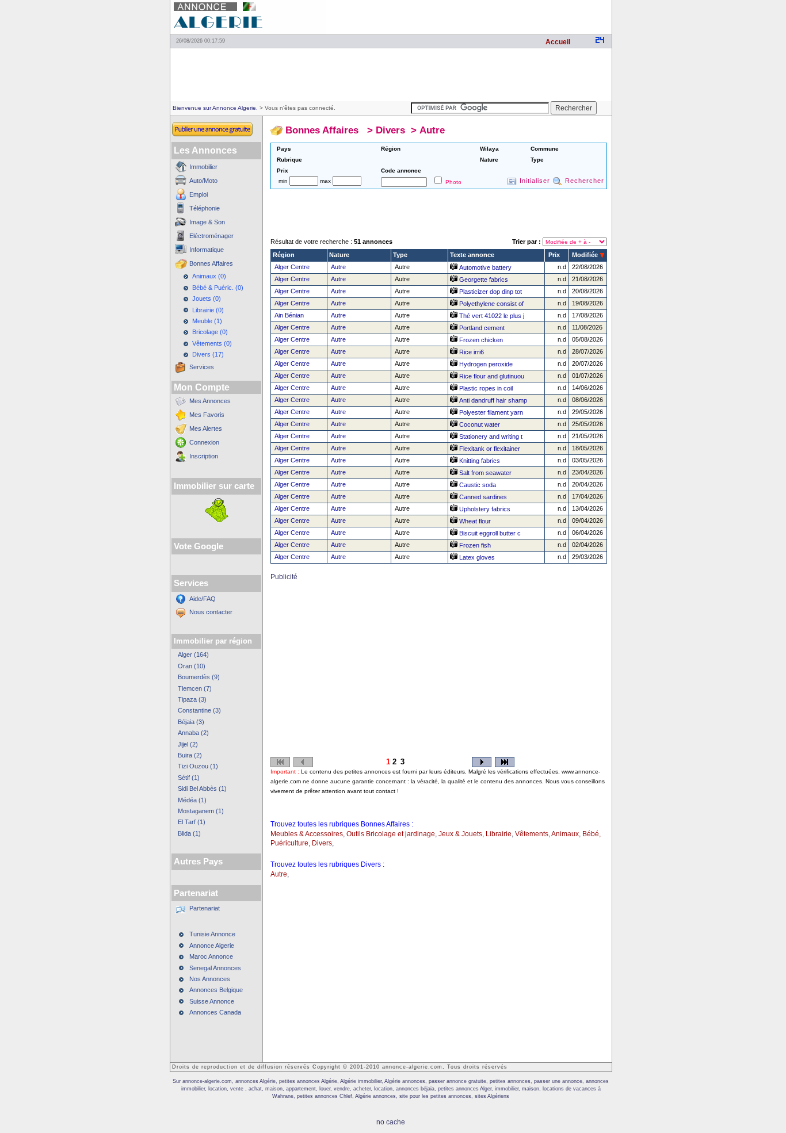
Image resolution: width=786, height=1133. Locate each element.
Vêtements (531, 834)
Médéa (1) (192, 800)
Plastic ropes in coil (485, 388)
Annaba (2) (193, 732)
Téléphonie (204, 208)
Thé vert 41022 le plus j (490, 315)
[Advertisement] (477, 17)
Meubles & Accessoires (306, 834)
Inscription (203, 456)
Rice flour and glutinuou (490, 376)
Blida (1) (189, 833)
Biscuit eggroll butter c (489, 533)
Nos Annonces (209, 978)
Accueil (557, 42)
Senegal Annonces (215, 967)
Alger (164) (193, 654)
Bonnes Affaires (211, 263)
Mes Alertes (205, 428)
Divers (390, 130)
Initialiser (535, 180)
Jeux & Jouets (460, 834)
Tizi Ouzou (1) (198, 766)
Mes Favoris (206, 414)
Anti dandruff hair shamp (492, 400)
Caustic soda (476, 484)
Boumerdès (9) (199, 676)
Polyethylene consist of (490, 303)
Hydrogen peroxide (485, 364)
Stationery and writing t (489, 436)
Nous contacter (210, 611)
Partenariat (204, 908)
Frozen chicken (480, 339)
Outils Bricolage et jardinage (390, 834)
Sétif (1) (189, 777)
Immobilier (203, 166)
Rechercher (584, 180)
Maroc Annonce (211, 956)
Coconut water (478, 424)
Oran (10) (191, 666)
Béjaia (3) (191, 721)
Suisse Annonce (211, 1001)
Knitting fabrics (478, 460)
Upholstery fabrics (483, 509)
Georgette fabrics (482, 279)
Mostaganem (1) (201, 810)
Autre (432, 130)
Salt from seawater (484, 472)
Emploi (198, 194)
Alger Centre (292, 266)
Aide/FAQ (202, 598)
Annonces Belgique (216, 989)
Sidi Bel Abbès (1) (202, 788)
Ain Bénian (289, 315)
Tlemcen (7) (195, 688)
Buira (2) (190, 755)
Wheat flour (474, 521)
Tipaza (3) (192, 699)
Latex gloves (476, 557)
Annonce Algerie (211, 945)
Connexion (204, 442)
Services (201, 366)
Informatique (206, 249)
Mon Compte (202, 387)
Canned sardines (482, 496)
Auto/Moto (203, 180)
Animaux (565, 834)
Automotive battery (484, 267)
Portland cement (481, 327)
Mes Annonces (210, 400)
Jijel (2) (188, 744)
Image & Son (207, 222)
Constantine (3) (199, 710)
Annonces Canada (215, 1012)
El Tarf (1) (191, 821)
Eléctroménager (211, 235)
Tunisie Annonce (212, 934)
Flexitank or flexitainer (488, 448)
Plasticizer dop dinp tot (489, 291)
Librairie (499, 834)
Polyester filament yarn (490, 412)
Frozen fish (474, 545)
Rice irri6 (470, 352)
